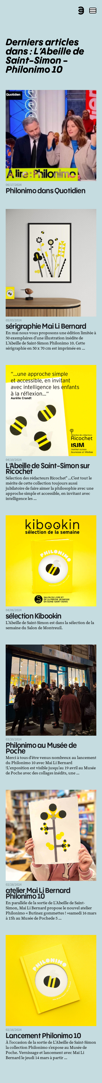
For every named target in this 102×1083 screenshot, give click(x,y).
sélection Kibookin (33, 616)
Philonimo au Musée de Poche (41, 748)
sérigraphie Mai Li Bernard (46, 326)
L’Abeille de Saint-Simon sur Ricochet (48, 469)
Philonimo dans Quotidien (45, 191)
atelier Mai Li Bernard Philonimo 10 (38, 893)
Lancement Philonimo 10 (43, 1036)
